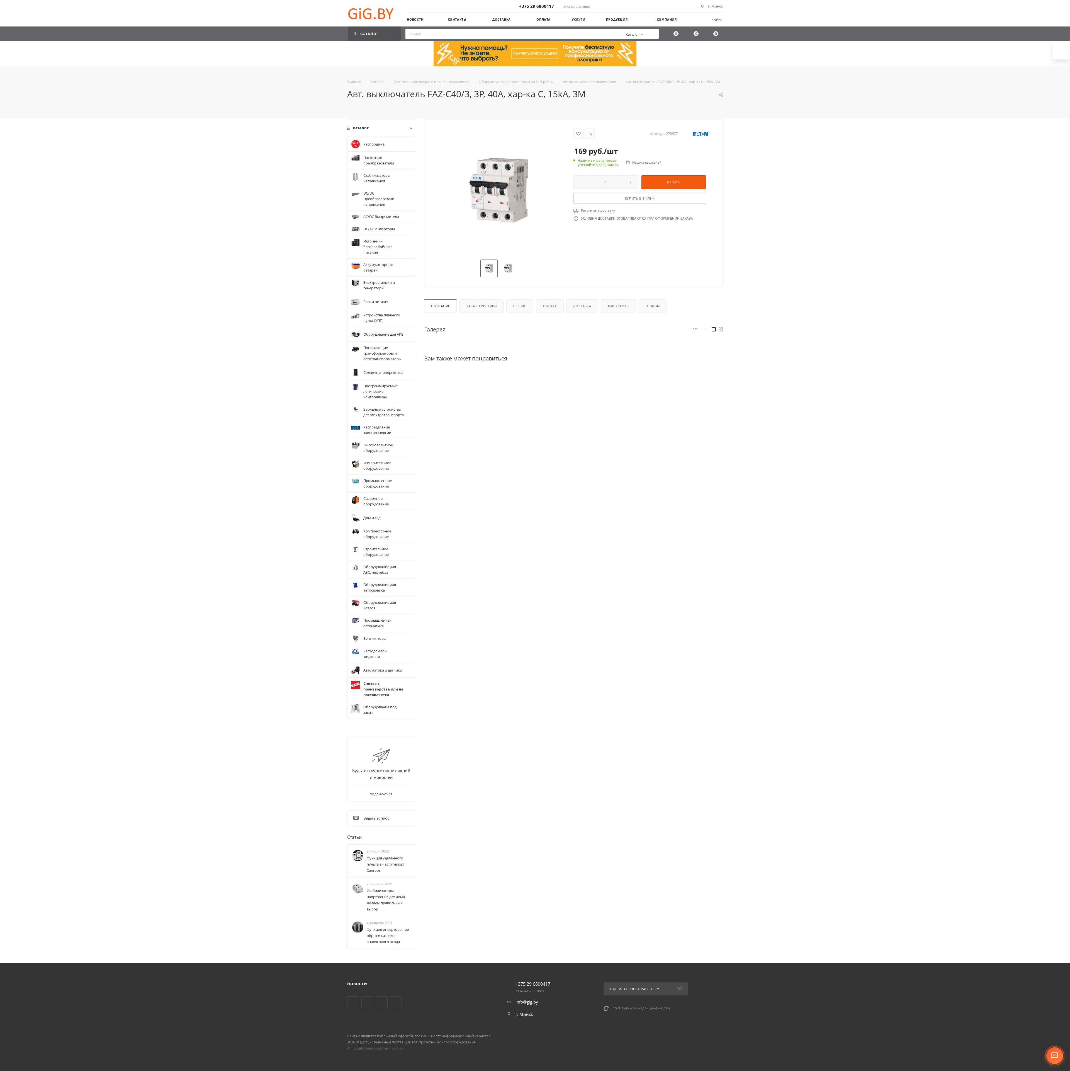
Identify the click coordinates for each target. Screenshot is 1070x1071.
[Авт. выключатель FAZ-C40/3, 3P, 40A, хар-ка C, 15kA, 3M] (499, 190)
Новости (357, 983)
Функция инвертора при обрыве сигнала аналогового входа (388, 935)
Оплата (550, 306)
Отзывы (653, 306)
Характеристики (481, 306)
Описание (440, 306)
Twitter (353, 1002)
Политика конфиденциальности (641, 1008)
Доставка (582, 306)
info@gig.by (526, 1002)
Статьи (354, 837)
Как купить (618, 306)
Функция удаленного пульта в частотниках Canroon (385, 864)
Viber (382, 1002)
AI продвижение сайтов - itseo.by (375, 1048)
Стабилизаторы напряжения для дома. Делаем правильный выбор (386, 900)
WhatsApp (396, 1002)
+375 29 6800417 (536, 6)
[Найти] (653, 34)
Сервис (519, 306)
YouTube (367, 1002)
